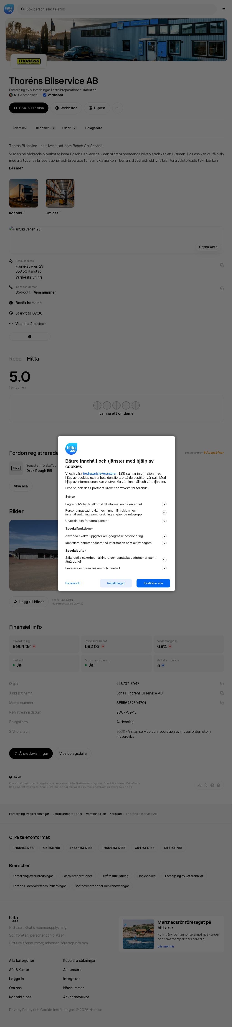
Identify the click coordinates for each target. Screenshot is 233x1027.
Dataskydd (73, 583)
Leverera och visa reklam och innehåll (92, 568)
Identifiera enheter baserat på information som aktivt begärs (108, 543)
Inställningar (116, 583)
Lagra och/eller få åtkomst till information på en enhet (103, 504)
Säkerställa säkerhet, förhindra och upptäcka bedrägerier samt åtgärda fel (110, 559)
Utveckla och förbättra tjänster (87, 521)
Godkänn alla (153, 583)
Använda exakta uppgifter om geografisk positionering (104, 536)
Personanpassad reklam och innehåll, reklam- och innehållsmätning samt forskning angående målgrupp (103, 512)
